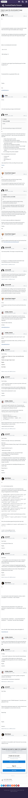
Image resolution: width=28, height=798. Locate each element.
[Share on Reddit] (12, 786)
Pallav (6, 95)
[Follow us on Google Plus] (18, 794)
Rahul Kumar (8, 478)
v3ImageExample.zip (5, 327)
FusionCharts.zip (4, 631)
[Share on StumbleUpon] (14, 786)
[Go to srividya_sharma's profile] (2, 312)
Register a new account (14, 761)
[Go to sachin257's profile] (2, 350)
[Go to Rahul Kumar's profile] (2, 478)
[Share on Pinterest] (18, 786)
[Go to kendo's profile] (2, 15)
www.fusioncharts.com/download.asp (11, 241)
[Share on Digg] (8, 786)
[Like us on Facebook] (12, 794)
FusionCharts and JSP (15, 11)
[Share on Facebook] (4, 786)
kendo (3, 11)
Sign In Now (14, 770)
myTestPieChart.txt (5, 90)
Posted (9, 16)
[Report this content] (24, 16)
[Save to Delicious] (10, 786)
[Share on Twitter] (2, 786)
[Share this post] (25, 16)
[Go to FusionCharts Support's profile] (2, 173)
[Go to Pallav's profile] (2, 96)
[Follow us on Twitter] (15, 794)
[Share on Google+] (6, 786)
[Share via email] (16, 786)
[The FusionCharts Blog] (9, 794)
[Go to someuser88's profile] (2, 248)
